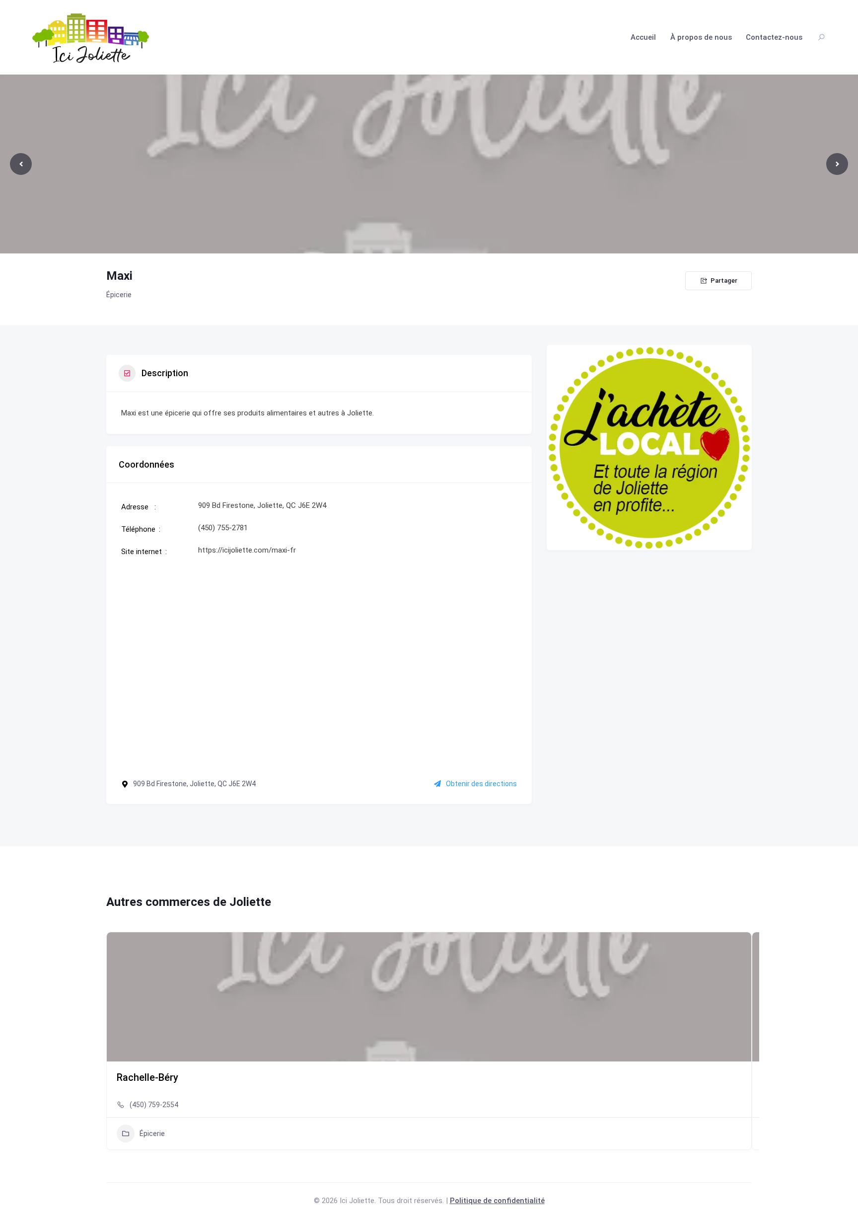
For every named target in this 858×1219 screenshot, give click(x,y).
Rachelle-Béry (147, 1077)
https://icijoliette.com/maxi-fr (247, 550)
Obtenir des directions (481, 784)
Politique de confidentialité (497, 1200)
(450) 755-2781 (223, 527)
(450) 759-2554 (154, 1105)
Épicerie (119, 295)
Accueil (643, 37)
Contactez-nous (774, 37)
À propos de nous (701, 37)
